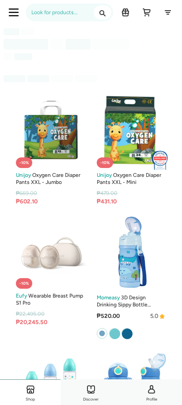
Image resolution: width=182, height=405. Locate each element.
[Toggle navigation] (13, 12)
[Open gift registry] (125, 12)
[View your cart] (146, 12)
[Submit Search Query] (102, 12)
